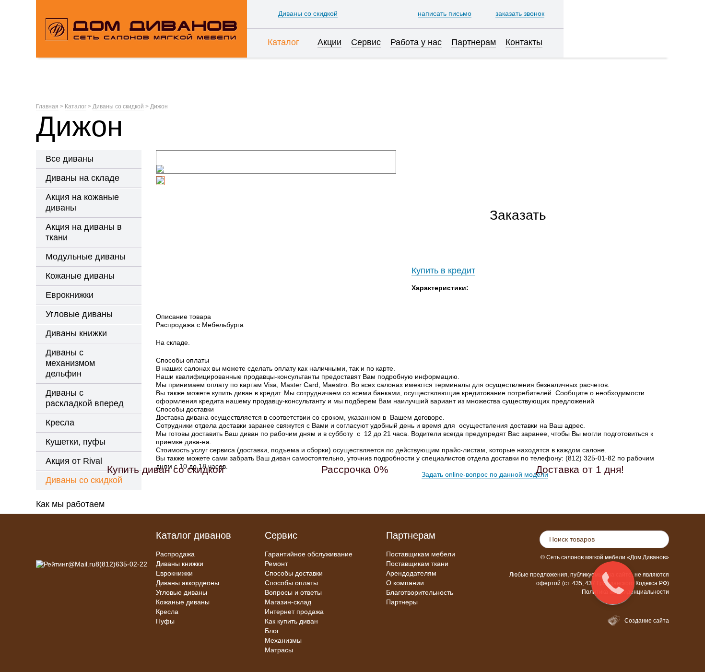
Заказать (518, 215)
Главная (47, 106)
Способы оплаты (291, 583)
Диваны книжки (179, 563)
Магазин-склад (288, 602)
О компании (405, 583)
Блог (272, 631)
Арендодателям (411, 573)
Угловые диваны (181, 592)
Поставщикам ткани (417, 563)
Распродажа (175, 554)
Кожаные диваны (183, 602)
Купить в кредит (443, 270)
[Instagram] (43, 543)
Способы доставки (294, 573)
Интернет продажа (294, 611)
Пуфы (165, 621)
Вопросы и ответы (293, 592)
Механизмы (283, 640)
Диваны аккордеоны (187, 583)
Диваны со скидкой (118, 106)
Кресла (167, 611)
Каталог (75, 106)
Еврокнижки (174, 573)
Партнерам (410, 535)
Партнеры (402, 602)
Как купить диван (291, 621)
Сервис (281, 535)
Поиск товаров (572, 539)
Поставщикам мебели (420, 554)
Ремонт (276, 563)
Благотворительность (419, 592)
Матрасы (279, 650)
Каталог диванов (193, 535)
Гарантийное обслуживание (308, 554)
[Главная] (141, 29)
